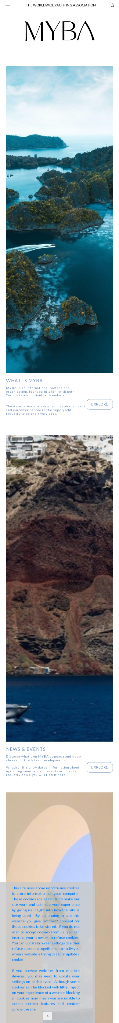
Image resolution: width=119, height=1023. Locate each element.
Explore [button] (99, 404)
